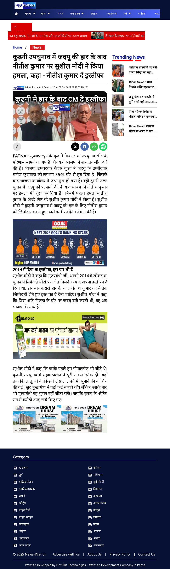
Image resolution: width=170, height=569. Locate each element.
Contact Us (146, 554)
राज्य (44, 13)
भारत (60, 13)
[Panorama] (60, 419)
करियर (96, 468)
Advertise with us (66, 554)
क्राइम (94, 13)
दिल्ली (96, 531)
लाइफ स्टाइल (25, 517)
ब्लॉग (95, 524)
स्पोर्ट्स (141, 13)
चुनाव (29, 13)
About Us (94, 554)
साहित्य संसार (25, 482)
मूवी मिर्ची (98, 482)
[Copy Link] (17, 146)
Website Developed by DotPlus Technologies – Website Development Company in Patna (85, 565)
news (36, 47)
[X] (75, 146)
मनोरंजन (75, 13)
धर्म (126, 13)
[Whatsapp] (94, 146)
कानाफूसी (23, 524)
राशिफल (97, 475)
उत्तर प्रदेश (24, 545)
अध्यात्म (97, 496)
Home (17, 47)
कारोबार (22, 468)
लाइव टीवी (23, 510)
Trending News (128, 57)
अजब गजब (99, 503)
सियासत (97, 489)
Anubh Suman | (44, 87)
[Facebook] (84, 146)
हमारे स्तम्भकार (26, 489)
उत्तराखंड (98, 545)
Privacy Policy (120, 554)
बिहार (21, 531)
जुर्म (20, 475)
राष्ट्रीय (96, 538)
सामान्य (96, 517)
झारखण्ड (23, 538)
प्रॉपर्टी (21, 496)
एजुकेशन (112, 13)
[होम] (23, 5)
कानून (96, 510)
